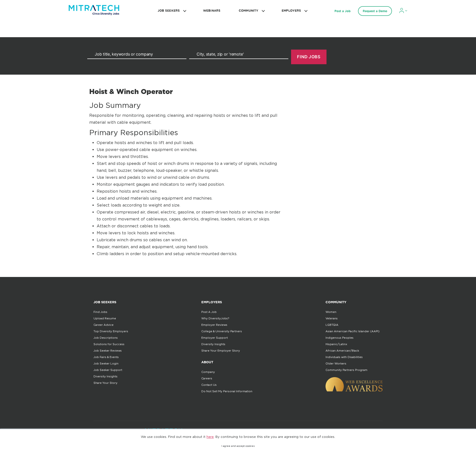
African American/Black (342, 350)
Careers (206, 378)
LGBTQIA (332, 324)
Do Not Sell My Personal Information (226, 391)
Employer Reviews (214, 324)
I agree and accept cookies (238, 446)
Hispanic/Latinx (336, 344)
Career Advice (103, 324)
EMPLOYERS (291, 10)
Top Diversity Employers (110, 331)
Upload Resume (104, 318)
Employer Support (214, 337)
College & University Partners (221, 331)
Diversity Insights (105, 376)
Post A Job (209, 311)
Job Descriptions (105, 337)
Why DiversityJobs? (215, 318)
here (210, 436)
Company (208, 371)
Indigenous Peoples (340, 337)
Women (331, 311)
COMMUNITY (248, 10)
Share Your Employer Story (220, 350)
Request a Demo (375, 11)
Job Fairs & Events (106, 357)
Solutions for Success (108, 344)
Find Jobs (100, 311)
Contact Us (209, 384)
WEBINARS (211, 10)
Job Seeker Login (106, 363)
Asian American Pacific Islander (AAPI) (353, 331)
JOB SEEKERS (169, 10)
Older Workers (336, 363)
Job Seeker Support (107, 369)
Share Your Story (105, 382)
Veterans (332, 318)
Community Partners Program (346, 369)
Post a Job (342, 11)
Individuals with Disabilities (344, 357)
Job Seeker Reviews (107, 350)
